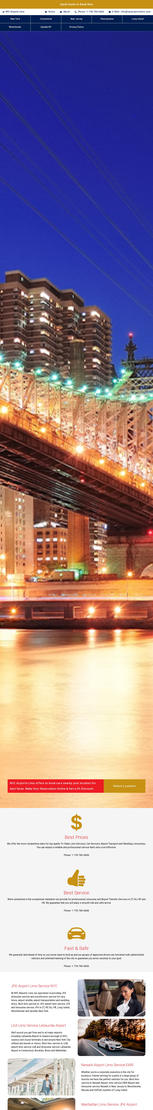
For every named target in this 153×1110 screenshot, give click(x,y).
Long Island (138, 19)
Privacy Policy (76, 27)
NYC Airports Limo (15, 11)
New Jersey (76, 19)
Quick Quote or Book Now (76, 4)
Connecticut (46, 19)
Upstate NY (45, 27)
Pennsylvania (107, 19)
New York (15, 19)
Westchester (15, 27)
